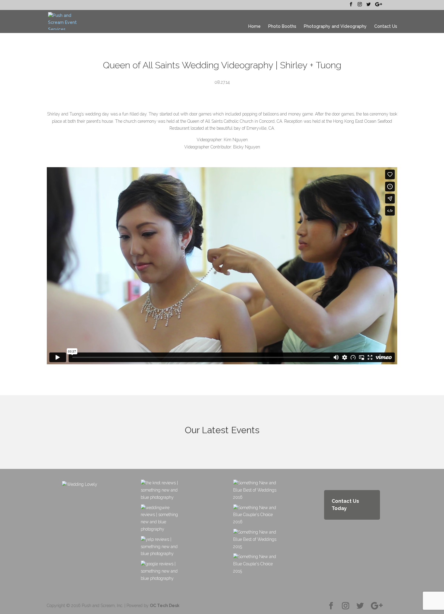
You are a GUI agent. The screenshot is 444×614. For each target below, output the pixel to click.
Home (254, 26)
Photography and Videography (335, 26)
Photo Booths (282, 26)
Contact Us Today (345, 504)
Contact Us (385, 26)
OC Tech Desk (164, 605)
